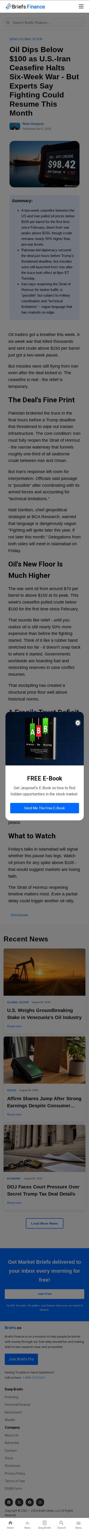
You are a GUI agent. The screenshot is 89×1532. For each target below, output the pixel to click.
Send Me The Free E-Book (44, 808)
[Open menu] (81, 6)
